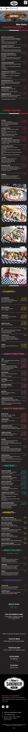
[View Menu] (25, 2)
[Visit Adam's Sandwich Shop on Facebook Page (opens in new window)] (3, 706)
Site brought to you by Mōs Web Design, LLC (14, 725)
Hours (15, 8)
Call (3, 8)
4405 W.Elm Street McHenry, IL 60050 (12, 712)
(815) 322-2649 (11, 714)
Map (9, 8)
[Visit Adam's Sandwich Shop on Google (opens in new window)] (7, 706)
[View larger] (14, 213)
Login (14, 727)
